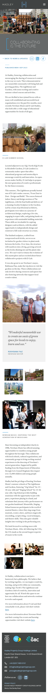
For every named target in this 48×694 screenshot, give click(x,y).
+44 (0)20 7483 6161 (17, 663)
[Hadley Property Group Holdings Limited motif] (24, 4)
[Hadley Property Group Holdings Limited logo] (8, 4)
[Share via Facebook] (43, 58)
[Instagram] (20, 677)
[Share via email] (32, 58)
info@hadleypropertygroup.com (22, 667)
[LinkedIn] (26, 677)
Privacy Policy (9, 683)
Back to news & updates (16, 59)
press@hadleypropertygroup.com (22, 671)
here (7, 610)
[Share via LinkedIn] (37, 58)
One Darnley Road (15, 688)
